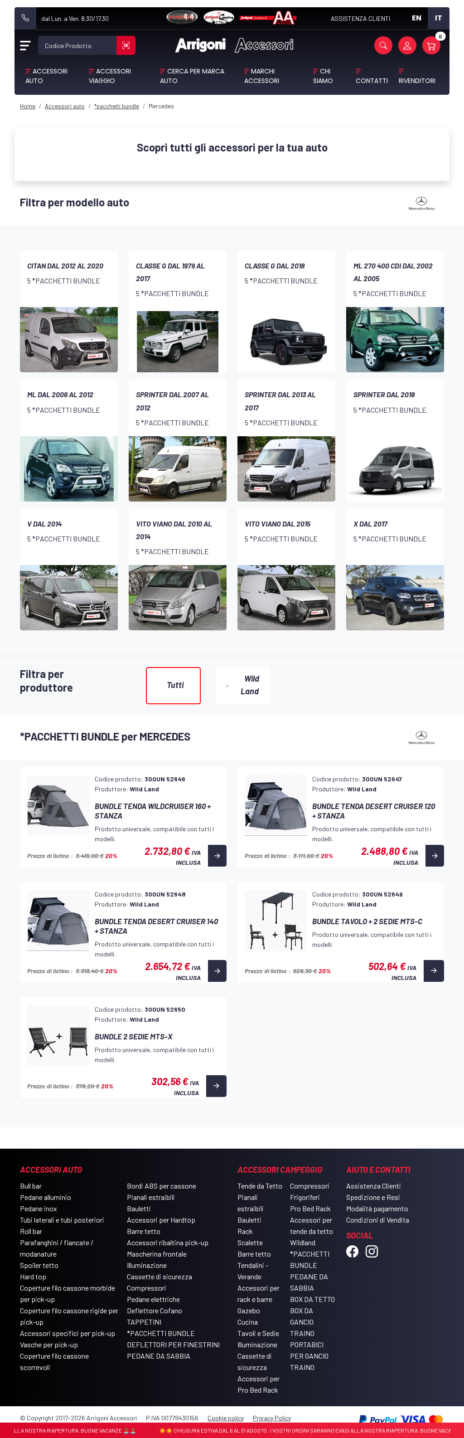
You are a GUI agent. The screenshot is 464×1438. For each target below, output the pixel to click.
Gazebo (248, 1310)
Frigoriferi (305, 1197)
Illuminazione (147, 1265)
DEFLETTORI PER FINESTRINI (173, 1344)
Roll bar (31, 1231)
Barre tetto (143, 1231)
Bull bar (31, 1185)
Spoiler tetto (39, 1265)
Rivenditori (417, 80)
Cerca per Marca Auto (192, 76)
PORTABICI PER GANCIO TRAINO (309, 1355)
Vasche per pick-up (49, 1344)
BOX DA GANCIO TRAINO (302, 1321)
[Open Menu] (25, 45)
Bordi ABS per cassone (161, 1185)
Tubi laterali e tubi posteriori (62, 1219)
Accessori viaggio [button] (110, 76)
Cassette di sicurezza (159, 1276)
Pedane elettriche (153, 1299)
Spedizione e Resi (373, 1197)
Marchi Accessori (261, 76)
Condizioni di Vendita (377, 1219)
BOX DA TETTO (312, 1299)
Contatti (372, 80)
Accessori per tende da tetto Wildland (311, 1231)
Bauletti (139, 1208)
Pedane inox (38, 1208)
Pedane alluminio (45, 1197)
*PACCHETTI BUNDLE (161, 1333)
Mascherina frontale (157, 1253)
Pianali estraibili (151, 1197)
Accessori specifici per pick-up (67, 1333)
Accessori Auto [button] (46, 76)
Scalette (250, 1242)
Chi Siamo (323, 76)
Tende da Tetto (259, 1185)
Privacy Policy (272, 1418)
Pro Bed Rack (310, 1208)
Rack (245, 1231)
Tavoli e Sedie (258, 1333)
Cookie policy (226, 1418)
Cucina (247, 1321)
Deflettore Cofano (154, 1310)
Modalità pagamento (377, 1208)
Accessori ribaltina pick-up (167, 1242)
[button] (383, 45)
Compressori (146, 1287)
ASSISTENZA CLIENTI (360, 18)
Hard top (33, 1276)
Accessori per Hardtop (161, 1219)
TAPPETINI (144, 1321)
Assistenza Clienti (373, 1185)
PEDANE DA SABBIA (158, 1355)
